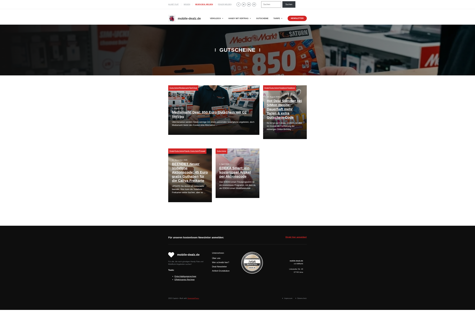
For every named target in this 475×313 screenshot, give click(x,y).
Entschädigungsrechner (185, 276)
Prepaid (202, 151)
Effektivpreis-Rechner (185, 279)
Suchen (288, 4)
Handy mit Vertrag (238, 18)
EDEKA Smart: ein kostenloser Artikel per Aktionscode (235, 172)
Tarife (276, 18)
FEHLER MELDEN (224, 4)
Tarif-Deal (193, 88)
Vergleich (215, 18)
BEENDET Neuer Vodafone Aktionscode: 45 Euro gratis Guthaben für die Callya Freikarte (190, 172)
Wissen (187, 4)
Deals (266, 88)
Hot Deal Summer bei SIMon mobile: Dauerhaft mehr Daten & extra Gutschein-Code (284, 109)
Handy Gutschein (191, 151)
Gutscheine (262, 18)
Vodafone (283, 88)
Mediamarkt (184, 88)
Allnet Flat (173, 4)
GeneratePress (193, 298)
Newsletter (297, 18)
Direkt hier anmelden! (296, 237)
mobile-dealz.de (189, 18)
